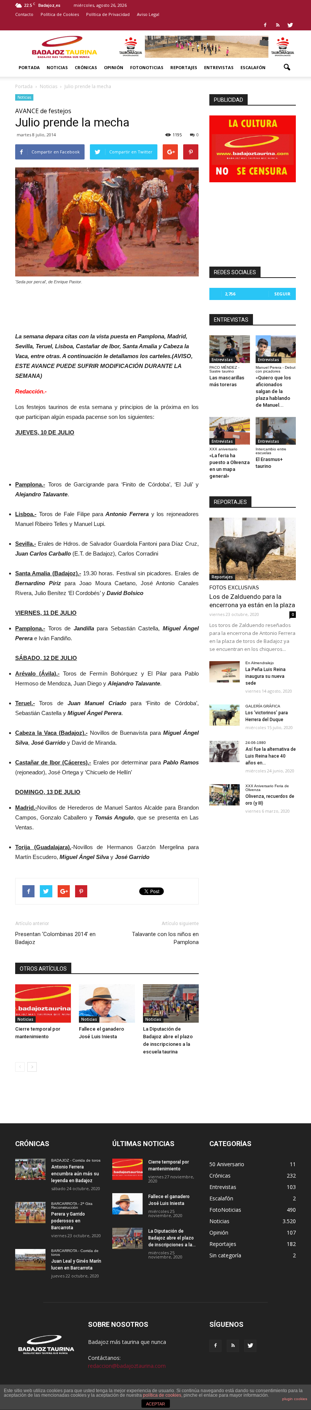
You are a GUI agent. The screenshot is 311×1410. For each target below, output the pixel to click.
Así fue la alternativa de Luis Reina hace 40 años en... (270, 756)
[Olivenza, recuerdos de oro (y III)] (224, 794)
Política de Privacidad (108, 14)
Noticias (57, 67)
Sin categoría (225, 1255)
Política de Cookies (60, 14)
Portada (29, 67)
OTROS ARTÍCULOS (43, 969)
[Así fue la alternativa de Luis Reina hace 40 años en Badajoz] (224, 751)
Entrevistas (219, 67)
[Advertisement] (107, 306)
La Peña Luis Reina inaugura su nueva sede (265, 676)
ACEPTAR (155, 1404)
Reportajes (183, 67)
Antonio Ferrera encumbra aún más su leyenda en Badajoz (75, 1173)
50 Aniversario (226, 1164)
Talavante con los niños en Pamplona (165, 938)
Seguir (282, 294)
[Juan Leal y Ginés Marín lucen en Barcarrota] (30, 1259)
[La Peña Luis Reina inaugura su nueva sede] (224, 671)
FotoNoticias (146, 67)
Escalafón (252, 67)
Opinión (113, 67)
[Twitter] (290, 25)
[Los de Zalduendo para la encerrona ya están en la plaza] (252, 549)
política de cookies (162, 1395)
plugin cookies (294, 1399)
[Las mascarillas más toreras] (229, 349)
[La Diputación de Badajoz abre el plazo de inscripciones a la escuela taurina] (171, 1003)
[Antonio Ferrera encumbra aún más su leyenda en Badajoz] (30, 1169)
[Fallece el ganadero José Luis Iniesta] (107, 1003)
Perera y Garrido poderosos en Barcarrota (68, 1220)
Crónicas (86, 67)
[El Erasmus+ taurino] (276, 431)
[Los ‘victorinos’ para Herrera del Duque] (224, 715)
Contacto (24, 14)
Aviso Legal (148, 14)
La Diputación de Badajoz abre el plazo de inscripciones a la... (172, 1237)
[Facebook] (265, 25)
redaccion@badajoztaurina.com (127, 1365)
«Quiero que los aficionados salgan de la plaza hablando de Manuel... (273, 391)
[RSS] (277, 25)
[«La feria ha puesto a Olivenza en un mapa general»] (229, 431)
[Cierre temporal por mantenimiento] (43, 1003)
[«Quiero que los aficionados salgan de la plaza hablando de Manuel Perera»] (276, 349)
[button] (287, 67)
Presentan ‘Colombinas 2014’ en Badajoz (55, 938)
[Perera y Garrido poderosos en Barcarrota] (30, 1212)
